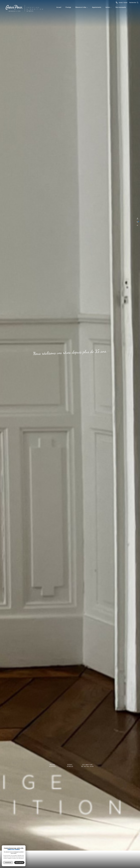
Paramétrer (8, 862)
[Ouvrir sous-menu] (87, 7)
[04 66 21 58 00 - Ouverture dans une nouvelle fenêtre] (117, 2)
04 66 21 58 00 (123, 2)
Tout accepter (19, 862)
